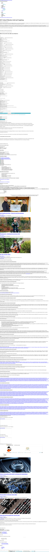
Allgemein (1, 475)
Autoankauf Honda (45, 379)
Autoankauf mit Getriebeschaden (11, 412)
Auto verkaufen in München (3, 406)
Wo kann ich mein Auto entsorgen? (4, 290)
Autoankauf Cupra (21, 380)
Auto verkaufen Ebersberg (44, 398)
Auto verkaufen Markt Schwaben (8, 400)
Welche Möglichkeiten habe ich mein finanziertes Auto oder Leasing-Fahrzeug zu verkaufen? (10, 266)
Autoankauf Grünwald (40, 392)
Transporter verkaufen (45, 408)
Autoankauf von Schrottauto (41, 412)
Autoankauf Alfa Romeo (9, 379)
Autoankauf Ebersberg (38, 391)
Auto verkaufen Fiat (36, 384)
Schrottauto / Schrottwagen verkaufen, (17, 362)
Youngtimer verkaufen (11, 407)
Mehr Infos (40, 452)
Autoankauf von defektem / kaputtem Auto (21, 412)
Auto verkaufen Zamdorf (21, 403)
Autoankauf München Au (14, 391)
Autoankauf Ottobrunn (3, 394)
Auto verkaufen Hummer (26, 386)
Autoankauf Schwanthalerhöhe (40, 394)
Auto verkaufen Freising (14, 399)
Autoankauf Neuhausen (5, 393)
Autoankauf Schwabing (34, 394)
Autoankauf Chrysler (25, 379)
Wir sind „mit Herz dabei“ (5, 254)
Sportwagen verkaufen (17, 407)
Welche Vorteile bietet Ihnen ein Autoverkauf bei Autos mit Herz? (7, 320)
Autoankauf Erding (43, 391)
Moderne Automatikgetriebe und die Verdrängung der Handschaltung (14, 474)
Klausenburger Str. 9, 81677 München (4, 179)
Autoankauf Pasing (8, 394)
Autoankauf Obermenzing (37, 393)
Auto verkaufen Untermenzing (24, 401)
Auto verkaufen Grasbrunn (41, 399)
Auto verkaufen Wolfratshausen (14, 403)
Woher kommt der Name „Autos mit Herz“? (5, 371)
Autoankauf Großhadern (35, 392)
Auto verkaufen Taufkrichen (5, 402)
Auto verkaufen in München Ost (11, 406)
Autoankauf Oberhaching (30, 393)
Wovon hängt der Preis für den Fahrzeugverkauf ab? (6, 294)
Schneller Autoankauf (28, 412)
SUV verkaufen (28, 407)
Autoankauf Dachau (33, 391)
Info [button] (2, 3)
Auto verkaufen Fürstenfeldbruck (21, 399)
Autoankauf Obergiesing (24, 393)
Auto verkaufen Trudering (19, 402)
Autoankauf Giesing (23, 392)
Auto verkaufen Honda (20, 386)
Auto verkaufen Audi (2, 384)
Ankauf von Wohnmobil (12, 414)
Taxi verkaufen (4, 408)
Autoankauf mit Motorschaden (3, 412)
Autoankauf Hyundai (2, 378)
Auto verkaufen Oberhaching (9, 401)
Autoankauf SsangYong (3, 381)
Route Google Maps (2, 418)
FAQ (2, 13)
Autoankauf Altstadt (2, 391)
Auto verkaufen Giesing (35, 399)
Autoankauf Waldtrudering (3, 395)
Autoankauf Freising (5, 392)
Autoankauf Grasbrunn (29, 392)
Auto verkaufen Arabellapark (9, 398)
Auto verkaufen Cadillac (34, 385)
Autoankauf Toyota (23, 378)
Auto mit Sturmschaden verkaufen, (43, 362)
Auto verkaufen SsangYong (7, 388)
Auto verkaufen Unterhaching (33, 402)
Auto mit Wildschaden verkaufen (10, 408)
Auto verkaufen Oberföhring (43, 400)
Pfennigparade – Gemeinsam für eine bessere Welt (10, 233)
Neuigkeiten (4, 475)
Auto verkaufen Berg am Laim (24, 398)
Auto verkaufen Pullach (43, 401)
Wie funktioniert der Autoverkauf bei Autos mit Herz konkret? (7, 334)
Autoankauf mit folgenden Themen (4, 410)
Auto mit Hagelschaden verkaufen (40, 407)
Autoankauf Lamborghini (38, 378)
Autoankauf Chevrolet (20, 379)
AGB (2, 548)
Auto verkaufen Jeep (32, 386)
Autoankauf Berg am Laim (21, 391)
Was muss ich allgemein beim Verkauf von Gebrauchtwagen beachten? (8, 261)
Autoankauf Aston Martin (32, 380)
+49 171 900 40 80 (4, 532)
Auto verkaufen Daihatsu (15, 386)
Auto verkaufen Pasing (37, 401)
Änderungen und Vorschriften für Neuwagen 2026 (10, 515)
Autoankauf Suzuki (26, 380)
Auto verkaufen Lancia (42, 386)
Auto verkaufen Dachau (38, 398)
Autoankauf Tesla (7, 380)
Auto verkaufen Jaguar (15, 385)
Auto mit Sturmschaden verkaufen (18, 408)
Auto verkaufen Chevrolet (40, 385)
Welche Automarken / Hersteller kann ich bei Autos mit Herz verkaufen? (8, 349)
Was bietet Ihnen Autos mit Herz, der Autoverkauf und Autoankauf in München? (9, 307)
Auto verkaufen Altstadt (3, 398)
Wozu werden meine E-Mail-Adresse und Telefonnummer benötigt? (7, 316)
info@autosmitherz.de (4, 533)
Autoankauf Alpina (42, 380)
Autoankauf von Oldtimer (9, 413)
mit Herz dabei (3, 6)
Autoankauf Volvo (16, 380)
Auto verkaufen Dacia (5, 386)
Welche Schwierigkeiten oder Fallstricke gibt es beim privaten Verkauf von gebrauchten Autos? (10, 275)
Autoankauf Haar (45, 392)
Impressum (4, 4)
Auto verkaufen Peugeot (41, 384)
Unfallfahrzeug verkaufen (29, 406)
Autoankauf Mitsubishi (13, 378)
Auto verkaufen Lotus (10, 385)
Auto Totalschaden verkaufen (36, 406)
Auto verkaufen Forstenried (7, 399)
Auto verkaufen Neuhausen (29, 400)
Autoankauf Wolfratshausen (15, 395)
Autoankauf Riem (23, 394)
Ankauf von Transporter (6, 414)
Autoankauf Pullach (12, 394)
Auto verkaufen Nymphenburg (36, 400)
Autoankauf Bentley (37, 380)
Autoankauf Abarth (4, 379)
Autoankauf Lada (47, 380)
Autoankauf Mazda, (7, 378)
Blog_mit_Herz (2, 235)
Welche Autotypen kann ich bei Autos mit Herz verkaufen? (6, 343)
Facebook (4, 8)
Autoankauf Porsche (32, 378)
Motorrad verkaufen (33, 408)
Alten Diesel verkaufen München (11, 363)
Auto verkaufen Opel (25, 384)
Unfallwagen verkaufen (23, 406)
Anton (2, 476)
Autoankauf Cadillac (15, 379)
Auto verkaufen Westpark (7, 403)
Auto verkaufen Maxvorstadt (15, 400)
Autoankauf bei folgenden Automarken (4, 376)
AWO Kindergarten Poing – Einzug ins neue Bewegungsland (12, 213)
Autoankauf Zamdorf (21, 395)
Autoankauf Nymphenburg (12, 393)
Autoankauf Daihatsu (35, 379)
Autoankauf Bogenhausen (27, 391)
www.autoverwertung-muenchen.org (4, 292)
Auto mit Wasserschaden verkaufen (27, 408)
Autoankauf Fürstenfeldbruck (11, 392)
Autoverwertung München (5, 543)
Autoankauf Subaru (2, 380)
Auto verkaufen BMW (8, 384)
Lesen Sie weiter (2, 237)
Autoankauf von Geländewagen (30, 413)
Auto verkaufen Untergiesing (26, 402)
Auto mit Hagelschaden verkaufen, (26, 362)
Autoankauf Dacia (30, 379)
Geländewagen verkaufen (23, 407)
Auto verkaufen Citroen (30, 384)
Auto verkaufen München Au (16, 398)
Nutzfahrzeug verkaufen (39, 408)
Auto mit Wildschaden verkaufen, (34, 362)
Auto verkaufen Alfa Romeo (27, 385)
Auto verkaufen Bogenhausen (31, 398)
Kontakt (2, 5)
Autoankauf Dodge (40, 379)
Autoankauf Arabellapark (8, 391)
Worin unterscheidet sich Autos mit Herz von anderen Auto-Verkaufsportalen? (8, 329)
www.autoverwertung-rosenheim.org (14, 292)
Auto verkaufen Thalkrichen (12, 402)
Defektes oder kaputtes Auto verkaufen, (7, 362)
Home (2, 2)
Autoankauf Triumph (11, 380)
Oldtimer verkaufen (6, 407)
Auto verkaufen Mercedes (19, 384)
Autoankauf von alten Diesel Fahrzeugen (20, 414)
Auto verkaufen (9, 386)
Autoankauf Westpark (9, 395)
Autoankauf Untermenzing (43, 393)
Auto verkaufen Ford (13, 384)
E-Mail (2, 10)
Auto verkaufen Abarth (21, 385)
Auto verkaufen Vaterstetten (40, 402)
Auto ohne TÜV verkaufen (43, 406)
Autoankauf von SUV (36, 413)
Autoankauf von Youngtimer (15, 413)
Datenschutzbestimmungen (22, 114)
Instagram (4, 9)
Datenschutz (3, 547)
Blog (2, 7)
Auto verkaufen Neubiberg (22, 400)
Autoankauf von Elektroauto (42, 413)
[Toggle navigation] (3, 1)
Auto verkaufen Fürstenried (28, 399)
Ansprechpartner (28, 273)
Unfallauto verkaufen (17, 406)
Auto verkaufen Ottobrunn (31, 401)
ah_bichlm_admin (3, 215)
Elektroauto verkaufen (33, 407)
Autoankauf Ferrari (27, 378)
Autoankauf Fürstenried (18, 392)
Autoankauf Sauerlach (28, 394)
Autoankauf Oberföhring (18, 393)
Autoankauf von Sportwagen (22, 413)
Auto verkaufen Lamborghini (3, 385)
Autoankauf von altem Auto (34, 412)
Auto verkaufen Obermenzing (16, 401)
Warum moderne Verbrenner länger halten (8, 494)
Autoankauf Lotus (44, 378)
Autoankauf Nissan (18, 378)
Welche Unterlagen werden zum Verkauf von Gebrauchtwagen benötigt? (8, 281)
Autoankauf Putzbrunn (18, 394)
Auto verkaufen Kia (37, 386)
